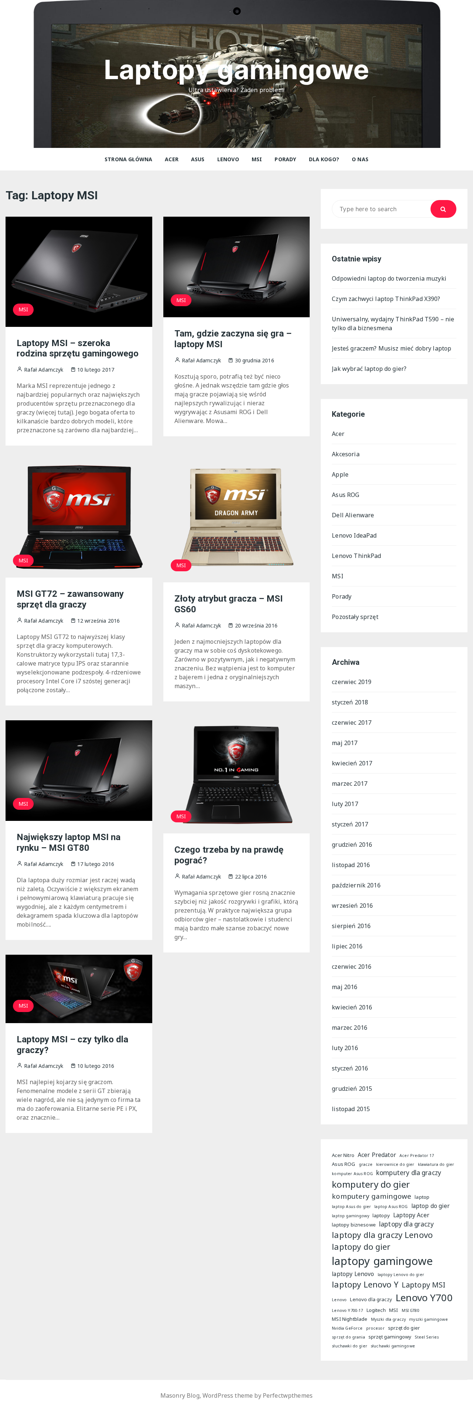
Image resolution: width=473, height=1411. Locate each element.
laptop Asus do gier (351, 1206)
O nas (360, 159)
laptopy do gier (361, 1246)
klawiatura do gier (436, 1164)
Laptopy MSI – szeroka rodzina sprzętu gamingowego (78, 348)
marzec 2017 (349, 783)
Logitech (376, 1310)
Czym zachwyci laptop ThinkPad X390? (386, 299)
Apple (340, 474)
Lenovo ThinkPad (356, 556)
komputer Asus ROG (352, 1173)
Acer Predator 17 (416, 1155)
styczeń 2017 (350, 824)
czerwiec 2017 (351, 722)
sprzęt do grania (348, 1337)
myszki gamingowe (428, 1319)
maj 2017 (344, 743)
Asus (198, 159)
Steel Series (427, 1337)
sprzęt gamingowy (389, 1336)
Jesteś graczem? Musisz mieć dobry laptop (391, 348)
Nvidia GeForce (347, 1328)
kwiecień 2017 (352, 763)
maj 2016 (344, 987)
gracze (366, 1164)
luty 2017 (345, 804)
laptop (422, 1197)
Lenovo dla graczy (371, 1299)
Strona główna (128, 159)
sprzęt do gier (404, 1327)
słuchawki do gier (349, 1346)
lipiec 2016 (347, 946)
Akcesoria (345, 454)
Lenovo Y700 (424, 1297)
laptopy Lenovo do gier (401, 1274)
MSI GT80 (410, 1310)
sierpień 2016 (351, 926)
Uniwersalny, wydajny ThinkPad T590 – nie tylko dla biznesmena (393, 323)
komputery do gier (371, 1184)
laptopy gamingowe (382, 1260)
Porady (285, 159)
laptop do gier (430, 1206)
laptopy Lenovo (353, 1274)
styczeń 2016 (350, 1068)
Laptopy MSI (424, 1285)
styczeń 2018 (350, 702)
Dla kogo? (324, 159)
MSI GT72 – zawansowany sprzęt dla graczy (70, 599)
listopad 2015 (351, 1109)
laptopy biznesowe (354, 1224)
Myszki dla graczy (388, 1319)
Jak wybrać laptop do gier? (369, 369)
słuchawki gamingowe (393, 1346)
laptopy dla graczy (406, 1224)
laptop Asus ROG (391, 1206)
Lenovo (228, 159)
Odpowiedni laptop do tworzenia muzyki (389, 278)
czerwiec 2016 (351, 966)
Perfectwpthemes (288, 1395)
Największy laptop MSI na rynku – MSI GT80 (68, 842)
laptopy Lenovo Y (365, 1284)
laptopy (381, 1215)
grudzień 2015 (352, 1089)
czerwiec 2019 (351, 682)
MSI (257, 159)
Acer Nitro (343, 1155)
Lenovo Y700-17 (347, 1310)
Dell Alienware (353, 515)
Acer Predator (377, 1155)
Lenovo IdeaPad (354, 535)
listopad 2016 (351, 865)
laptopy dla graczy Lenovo (382, 1234)
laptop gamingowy (350, 1215)
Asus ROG (345, 495)
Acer (171, 159)
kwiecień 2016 (352, 1007)
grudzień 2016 (352, 844)
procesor (375, 1328)
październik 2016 (356, 885)
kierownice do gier (395, 1164)
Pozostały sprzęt (355, 617)
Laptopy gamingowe (237, 69)
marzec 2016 (349, 1027)
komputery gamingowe (371, 1196)
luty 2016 (345, 1048)
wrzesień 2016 (352, 905)
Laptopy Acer (411, 1215)
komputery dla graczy (408, 1172)
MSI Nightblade (349, 1319)
